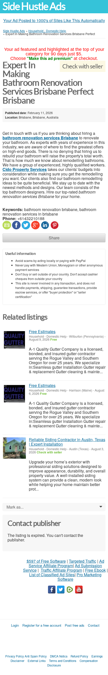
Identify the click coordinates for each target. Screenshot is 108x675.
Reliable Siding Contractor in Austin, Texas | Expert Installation (67, 442)
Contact (93, 625)
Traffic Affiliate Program (61, 570)
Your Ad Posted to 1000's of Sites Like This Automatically (54, 20)
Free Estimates (42, 331)
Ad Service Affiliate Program (66, 563)
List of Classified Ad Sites (52, 574)
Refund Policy (79, 656)
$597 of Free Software (46, 561)
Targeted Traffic (82, 561)
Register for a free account (41, 625)
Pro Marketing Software (80, 577)
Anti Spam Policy (36, 656)
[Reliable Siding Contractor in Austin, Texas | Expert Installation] (14, 448)
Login (15, 625)
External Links (37, 661)
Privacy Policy (14, 656)
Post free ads (74, 625)
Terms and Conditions (62, 661)
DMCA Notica (58, 656)
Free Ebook (95, 570)
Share (54, 238)
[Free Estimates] (14, 340)
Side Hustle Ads (34, 6)
